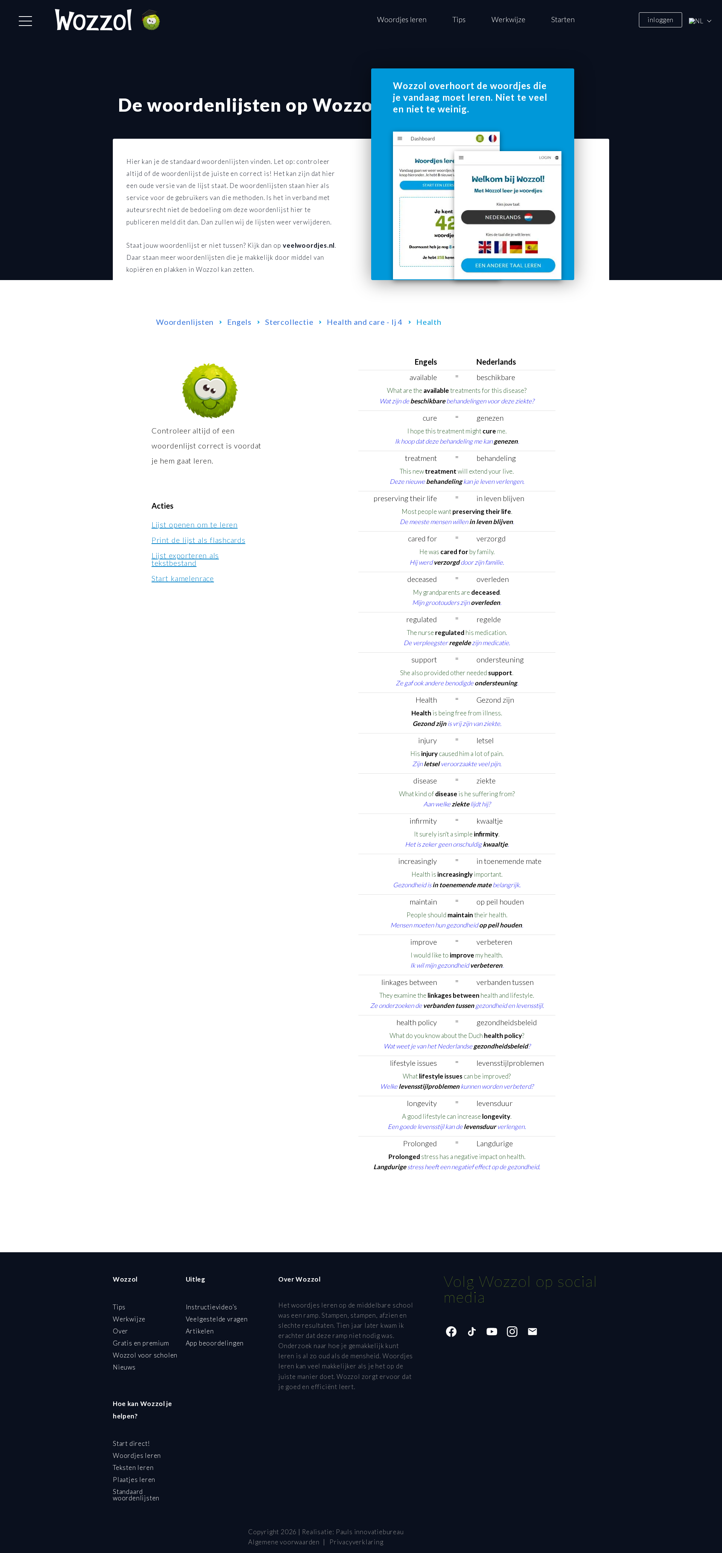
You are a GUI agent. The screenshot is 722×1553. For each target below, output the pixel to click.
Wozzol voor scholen (145, 1355)
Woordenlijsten (185, 321)
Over (120, 1331)
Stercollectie (289, 321)
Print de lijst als (198, 540)
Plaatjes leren (134, 1479)
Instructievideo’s (212, 1307)
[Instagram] (512, 1331)
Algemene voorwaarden (284, 1542)
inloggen (660, 19)
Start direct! (131, 1443)
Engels (239, 321)
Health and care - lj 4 (365, 321)
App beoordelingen (215, 1343)
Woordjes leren (401, 19)
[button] (25, 21)
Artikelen (200, 1331)
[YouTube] (491, 1331)
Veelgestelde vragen (217, 1319)
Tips (459, 19)
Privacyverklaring (356, 1542)
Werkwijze (508, 19)
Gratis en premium (141, 1343)
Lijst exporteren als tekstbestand (185, 559)
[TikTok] (471, 1331)
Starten (563, 19)
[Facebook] (451, 1331)
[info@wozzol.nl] (532, 1331)
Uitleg (195, 1279)
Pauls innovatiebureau (370, 1532)
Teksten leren (133, 1467)
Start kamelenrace (183, 578)
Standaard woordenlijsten (136, 1495)
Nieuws (124, 1367)
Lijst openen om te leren (195, 524)
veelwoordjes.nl (309, 245)
